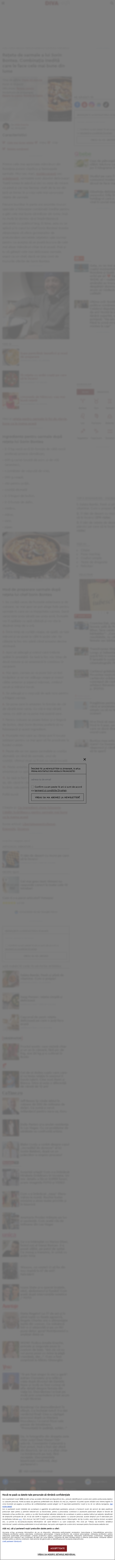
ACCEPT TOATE (57, 1548)
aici (20, 1519)
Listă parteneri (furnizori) (12, 1541)
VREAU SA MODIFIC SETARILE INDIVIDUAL (57, 1554)
